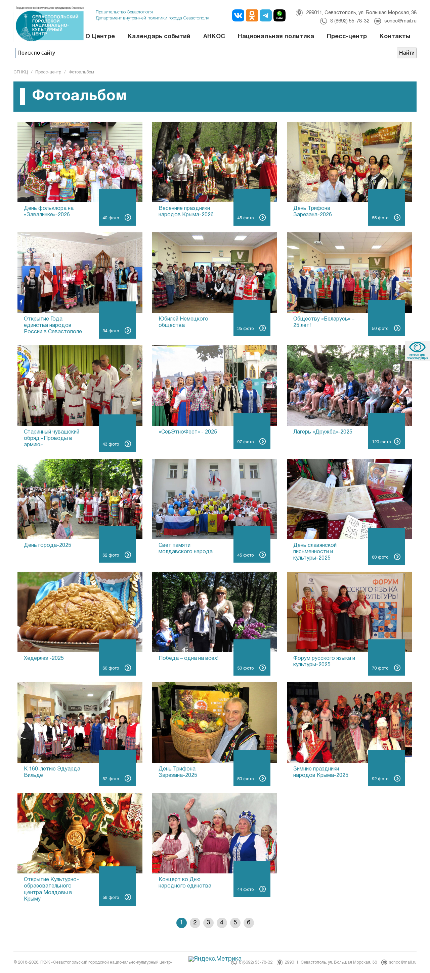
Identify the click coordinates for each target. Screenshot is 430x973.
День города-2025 (47, 545)
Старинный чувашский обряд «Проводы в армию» (51, 438)
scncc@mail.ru (400, 21)
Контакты (395, 37)
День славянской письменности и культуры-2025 (315, 552)
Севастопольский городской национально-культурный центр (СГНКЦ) (63, 23)
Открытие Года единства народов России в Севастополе (53, 325)
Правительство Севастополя (124, 12)
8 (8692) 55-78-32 (349, 21)
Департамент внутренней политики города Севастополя (152, 18)
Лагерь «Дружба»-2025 (322, 432)
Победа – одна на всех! (188, 658)
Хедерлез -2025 (44, 658)
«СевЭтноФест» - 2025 (188, 432)
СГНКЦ (20, 72)
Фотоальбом (81, 72)
